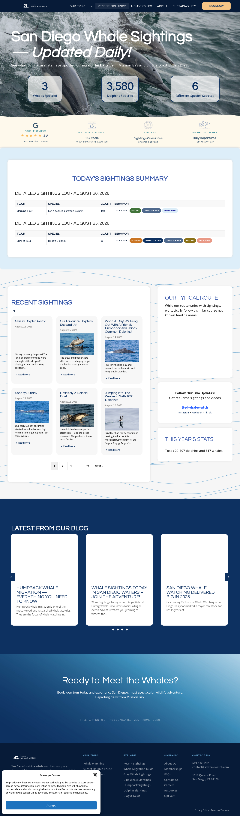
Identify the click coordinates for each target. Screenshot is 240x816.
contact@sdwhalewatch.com (210, 767)
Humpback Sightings (137, 785)
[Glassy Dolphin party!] (32, 351)
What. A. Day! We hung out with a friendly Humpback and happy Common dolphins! (121, 326)
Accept (51, 805)
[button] (95, 775)
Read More (24, 374)
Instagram (184, 412)
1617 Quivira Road (203, 775)
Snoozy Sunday (26, 393)
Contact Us (171, 780)
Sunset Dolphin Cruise (97, 769)
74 (87, 466)
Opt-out (169, 796)
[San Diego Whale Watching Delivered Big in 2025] (45, 580)
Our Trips (77, 6)
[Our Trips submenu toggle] (91, 6)
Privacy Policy (202, 810)
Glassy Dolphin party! (30, 321)
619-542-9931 (201, 763)
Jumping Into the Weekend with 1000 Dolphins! (119, 396)
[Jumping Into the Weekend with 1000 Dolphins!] (122, 429)
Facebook (197, 412)
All (14, 311)
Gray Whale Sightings (137, 774)
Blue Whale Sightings (137, 780)
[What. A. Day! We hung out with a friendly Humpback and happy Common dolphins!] (122, 361)
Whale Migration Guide (138, 769)
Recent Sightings (112, 6)
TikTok (208, 412)
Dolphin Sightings (135, 790)
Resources (170, 790)
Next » (99, 466)
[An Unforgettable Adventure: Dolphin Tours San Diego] (195, 580)
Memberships (141, 6)
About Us (170, 763)
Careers (169, 785)
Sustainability (184, 6)
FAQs (167, 774)
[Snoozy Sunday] (32, 422)
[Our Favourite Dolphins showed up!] (77, 354)
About (162, 6)
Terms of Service (220, 810)
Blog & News (132, 796)
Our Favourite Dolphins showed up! (76, 323)
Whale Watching (93, 763)
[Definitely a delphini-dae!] (77, 426)
